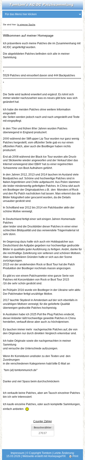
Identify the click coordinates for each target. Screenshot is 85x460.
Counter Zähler (42, 421)
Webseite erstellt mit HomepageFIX (44, 456)
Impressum (17, 453)
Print (75, 456)
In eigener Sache (26, 24)
